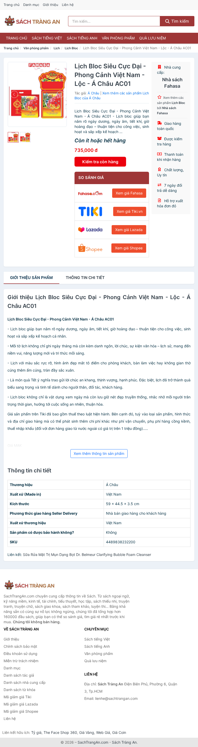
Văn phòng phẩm (118, 38)
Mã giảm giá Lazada (21, 704)
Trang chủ (12, 5)
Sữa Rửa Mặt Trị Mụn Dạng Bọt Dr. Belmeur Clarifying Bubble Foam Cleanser (87, 554)
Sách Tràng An (124, 742)
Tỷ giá (36, 732)
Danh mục (31, 5)
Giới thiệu (50, 5)
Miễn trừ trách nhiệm (21, 661)
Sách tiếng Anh (82, 38)
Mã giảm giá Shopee (21, 711)
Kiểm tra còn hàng (100, 161)
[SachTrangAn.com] (32, 21)
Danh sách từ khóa (19, 689)
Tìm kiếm (179, 21)
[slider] (13, 137)
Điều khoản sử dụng (20, 653)
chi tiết (85, 277)
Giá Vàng (86, 732)
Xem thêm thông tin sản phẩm (99, 453)
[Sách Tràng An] (29, 585)
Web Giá (103, 732)
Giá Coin (119, 732)
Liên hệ (68, 5)
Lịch (57, 48)
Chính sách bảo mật (20, 646)
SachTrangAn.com (93, 742)
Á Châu (93, 93)
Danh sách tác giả (19, 675)
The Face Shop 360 (60, 732)
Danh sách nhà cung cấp (25, 682)
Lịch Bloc (71, 48)
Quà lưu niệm (152, 38)
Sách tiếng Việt (47, 38)
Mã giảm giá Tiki (17, 697)
